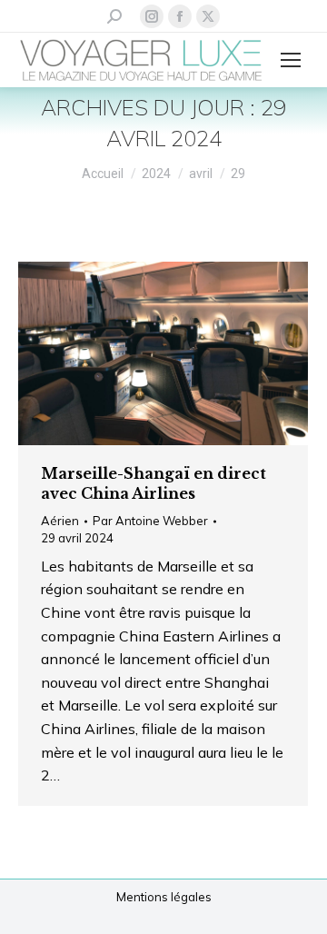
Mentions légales (164, 896)
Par (150, 520)
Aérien (60, 520)
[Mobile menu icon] (290, 60)
